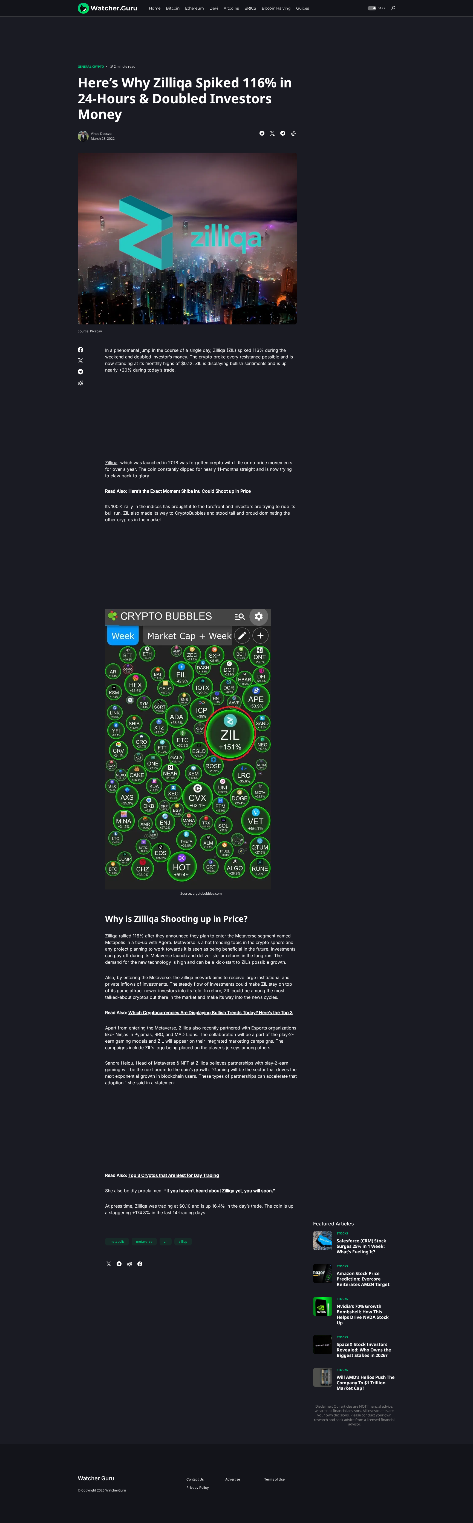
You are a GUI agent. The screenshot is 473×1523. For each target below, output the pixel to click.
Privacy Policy (197, 1487)
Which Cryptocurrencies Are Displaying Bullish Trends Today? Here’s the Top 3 (210, 1012)
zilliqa (183, 1241)
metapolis (117, 1241)
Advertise (232, 1479)
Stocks (342, 1233)
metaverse (144, 1241)
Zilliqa (111, 462)
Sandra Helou (119, 1063)
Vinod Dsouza (101, 133)
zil (165, 1241)
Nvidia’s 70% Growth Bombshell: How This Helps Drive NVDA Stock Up (363, 1314)
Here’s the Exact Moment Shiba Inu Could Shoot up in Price (189, 491)
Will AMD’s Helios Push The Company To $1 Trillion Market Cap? (366, 1382)
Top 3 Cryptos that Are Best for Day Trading (173, 1175)
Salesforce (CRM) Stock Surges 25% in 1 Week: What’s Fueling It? (361, 1246)
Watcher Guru (96, 1478)
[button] (376, 8)
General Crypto (91, 66)
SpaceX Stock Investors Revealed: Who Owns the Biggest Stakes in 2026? (364, 1350)
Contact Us (195, 1479)
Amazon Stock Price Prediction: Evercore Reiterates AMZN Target (363, 1279)
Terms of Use (274, 1479)
